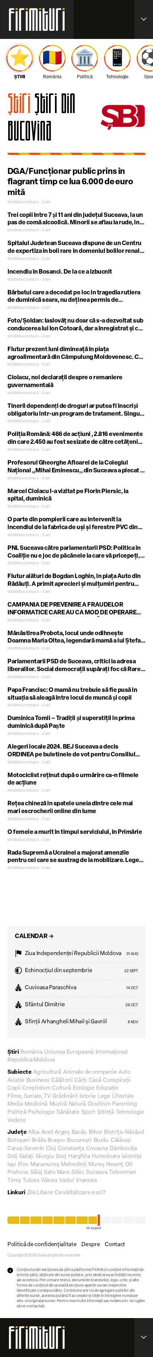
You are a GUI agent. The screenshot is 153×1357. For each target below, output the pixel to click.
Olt (129, 1165)
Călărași (121, 1140)
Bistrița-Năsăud (124, 1132)
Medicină (36, 1104)
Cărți (80, 1080)
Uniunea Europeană (69, 1052)
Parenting (124, 1104)
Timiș (14, 1180)
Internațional (111, 1052)
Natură (77, 1104)
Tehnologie (130, 1112)
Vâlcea (49, 1180)
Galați (26, 1156)
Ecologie (84, 1088)
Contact (115, 1245)
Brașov (56, 1140)
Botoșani (18, 1140)
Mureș (96, 1165)
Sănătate (67, 1112)
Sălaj (36, 1172)
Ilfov (23, 1165)
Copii (14, 1088)
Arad (47, 1132)
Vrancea (86, 1180)
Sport (88, 1112)
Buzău (101, 1140)
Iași (11, 1165)
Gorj (61, 1156)
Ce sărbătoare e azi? (80, 1193)
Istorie (87, 1096)
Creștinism (36, 1088)
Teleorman (122, 1172)
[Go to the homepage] (37, 19)
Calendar (34, 937)
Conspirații (117, 1080)
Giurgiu (45, 1156)
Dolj (12, 1156)
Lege (104, 1096)
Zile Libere (40, 1193)
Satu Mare (56, 1172)
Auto (124, 1072)
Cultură (61, 1088)
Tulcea (31, 1180)
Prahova (17, 1172)
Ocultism (99, 1104)
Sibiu (77, 1172)
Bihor (95, 1132)
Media (15, 1104)
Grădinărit (65, 1096)
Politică (16, 1112)
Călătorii (61, 1080)
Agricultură (47, 1072)
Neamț (114, 1165)
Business (38, 1080)
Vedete (16, 1120)
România (31, 1052)
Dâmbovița (123, 1149)
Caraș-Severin (25, 1149)
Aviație (16, 1080)
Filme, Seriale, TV (29, 1096)
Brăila (39, 1140)
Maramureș (44, 1165)
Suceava (96, 1172)
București (79, 1140)
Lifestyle (123, 1096)
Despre (90, 1245)
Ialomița (131, 1156)
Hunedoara (106, 1156)
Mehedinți (74, 1165)
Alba (33, 1132)
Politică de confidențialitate (41, 1245)
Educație (107, 1088)
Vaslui (66, 1180)
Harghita (79, 1156)
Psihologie (41, 1112)
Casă (95, 1080)
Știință (105, 1112)
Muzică (58, 1104)
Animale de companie (90, 1072)
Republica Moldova (31, 1060)
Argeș (62, 1132)
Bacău (79, 1132)
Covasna (97, 1149)
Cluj (51, 1149)
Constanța (71, 1149)
